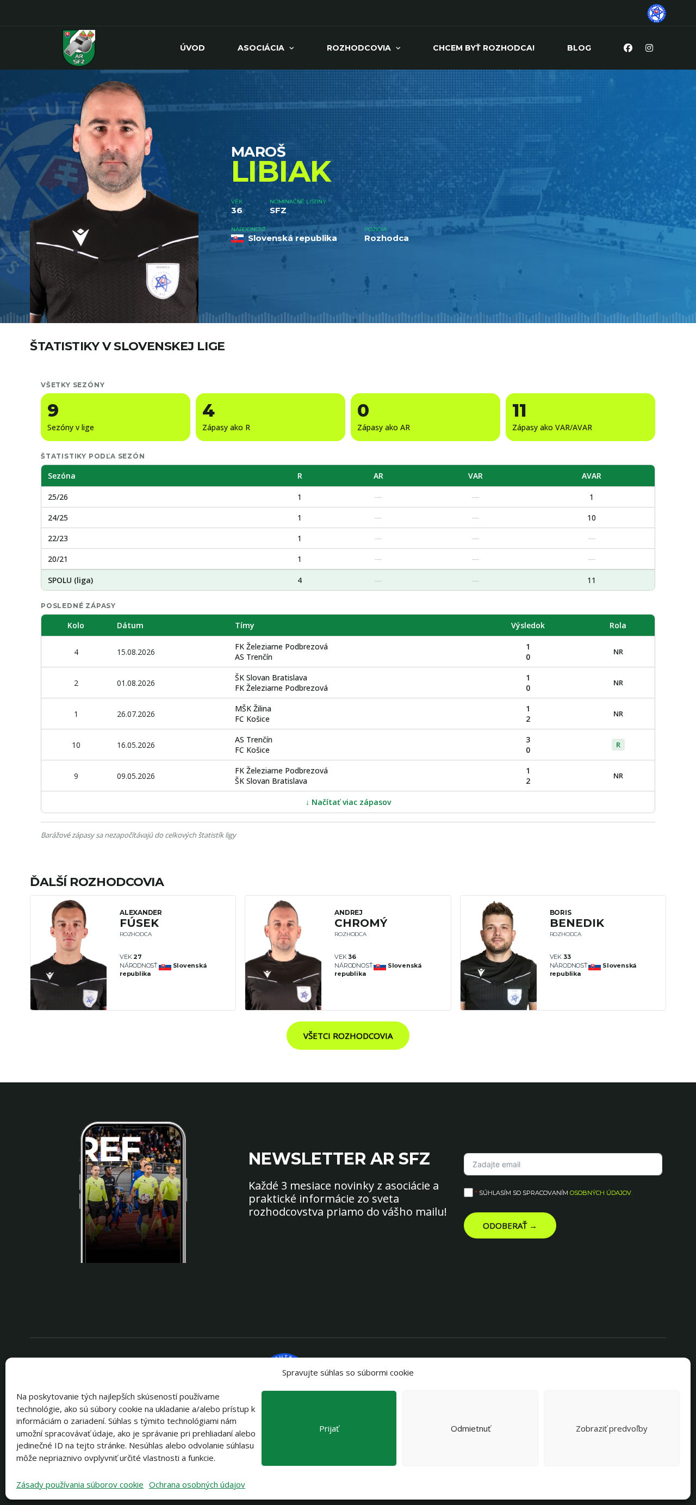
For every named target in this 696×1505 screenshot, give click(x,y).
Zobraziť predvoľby (612, 1428)
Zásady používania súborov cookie (80, 1484)
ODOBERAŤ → (510, 1225)
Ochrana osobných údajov (197, 1484)
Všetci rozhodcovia (348, 1035)
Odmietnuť (470, 1428)
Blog (579, 48)
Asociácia (261, 48)
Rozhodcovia (359, 48)
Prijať (329, 1428)
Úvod (192, 48)
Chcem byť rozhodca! (484, 48)
